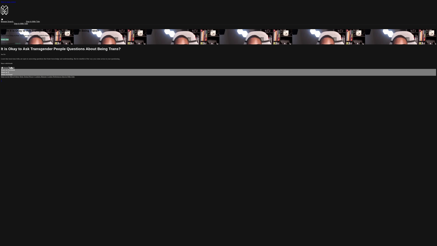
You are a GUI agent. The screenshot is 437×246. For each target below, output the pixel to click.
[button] (2, 19)
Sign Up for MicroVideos (10, 77)
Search (11, 22)
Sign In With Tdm (33, 22)
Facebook (4, 68)
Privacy (31, 77)
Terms (26, 77)
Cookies (37, 77)
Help (22, 77)
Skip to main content (8, 2)
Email (12, 68)
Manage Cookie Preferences (51, 77)
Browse (4, 22)
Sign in (17, 43)
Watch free (5, 39)
